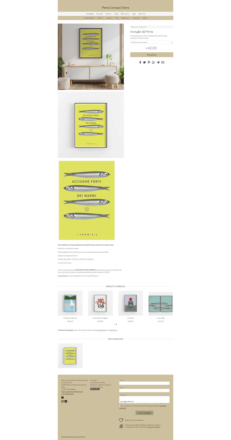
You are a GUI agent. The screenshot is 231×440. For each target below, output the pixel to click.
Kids (117, 18)
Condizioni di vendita (97, 383)
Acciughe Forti (142, 27)
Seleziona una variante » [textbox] (139, 42)
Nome (121, 380)
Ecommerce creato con (73, 436)
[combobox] (151, 42)
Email (121, 387)
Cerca (143, 14)
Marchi (108, 14)
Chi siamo (99, 14)
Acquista (151, 54)
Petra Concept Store (115, 7)
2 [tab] (116, 324)
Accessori (136, 18)
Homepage (90, 14)
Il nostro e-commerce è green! (100, 385)
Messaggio (123, 395)
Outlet (144, 18)
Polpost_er (125, 18)
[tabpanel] (70, 307)
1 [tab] (114, 324)
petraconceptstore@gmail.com (72, 392)
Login (134, 14)
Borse (100, 18)
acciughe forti (101, 330)
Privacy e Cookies (96, 387)
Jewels (108, 18)
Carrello (126, 14)
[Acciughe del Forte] (91, 57)
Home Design (89, 18)
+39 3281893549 (67, 394)
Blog (116, 14)
